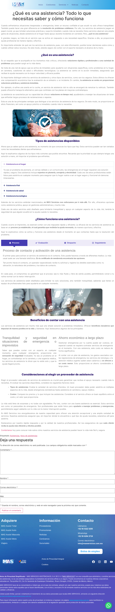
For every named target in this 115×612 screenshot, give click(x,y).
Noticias (75, 5)
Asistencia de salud (15, 191)
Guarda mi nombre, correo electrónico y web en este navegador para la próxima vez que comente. (44, 505)
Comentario (5, 450)
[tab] (14, 243)
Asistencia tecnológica (16, 196)
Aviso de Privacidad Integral (53, 559)
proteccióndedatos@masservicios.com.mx (15, 596)
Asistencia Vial (13, 185)
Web (2, 496)
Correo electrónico (9, 487)
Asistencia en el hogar (16, 164)
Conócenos (50, 5)
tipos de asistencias (28, 436)
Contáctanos (6, 430)
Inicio (41, 5)
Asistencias (14, 436)
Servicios (62, 5)
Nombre (4, 478)
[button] (63, 4)
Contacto (85, 5)
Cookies (45, 565)
